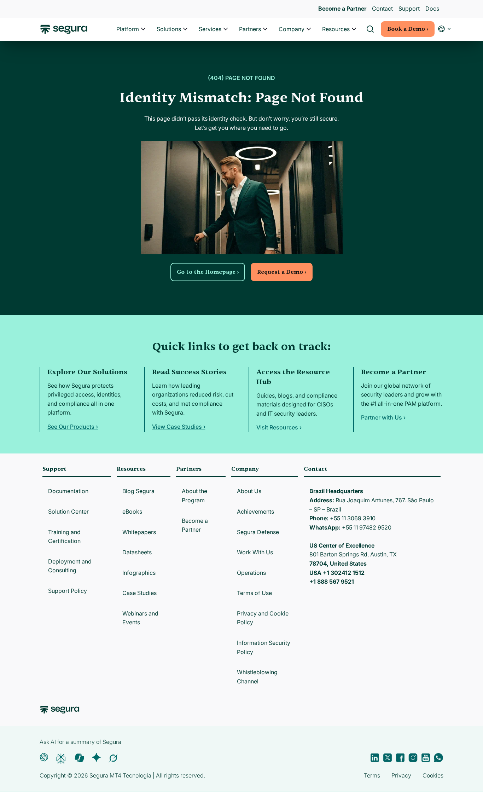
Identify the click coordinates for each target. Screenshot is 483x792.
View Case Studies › (178, 426)
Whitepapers (139, 532)
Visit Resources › (279, 427)
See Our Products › (72, 426)
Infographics (139, 572)
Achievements (255, 511)
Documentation (68, 491)
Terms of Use (254, 592)
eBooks (132, 511)
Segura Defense (258, 532)
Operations (251, 572)
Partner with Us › (383, 417)
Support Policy (67, 590)
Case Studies (139, 592)
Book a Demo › (407, 29)
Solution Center (68, 511)
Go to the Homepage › (208, 272)
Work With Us (255, 552)
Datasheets (137, 552)
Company (291, 29)
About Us (249, 491)
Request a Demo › (281, 272)
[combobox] (241, 38)
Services (210, 29)
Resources (336, 29)
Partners (250, 29)
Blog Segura (138, 491)
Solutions (169, 29)
